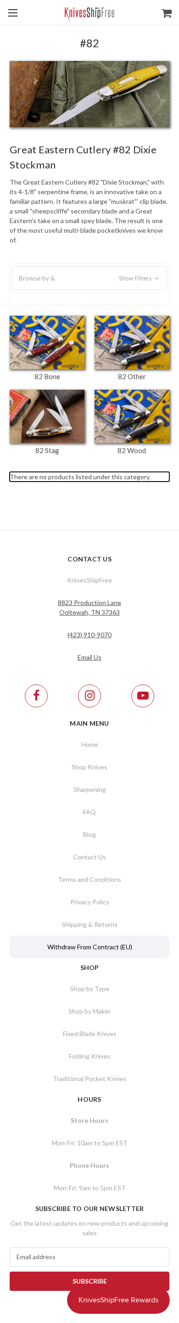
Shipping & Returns (89, 924)
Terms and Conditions (89, 879)
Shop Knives (89, 767)
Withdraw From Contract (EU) (89, 947)
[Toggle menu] (12, 12)
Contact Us (89, 857)
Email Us (89, 657)
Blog (89, 834)
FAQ (89, 812)
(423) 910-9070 (89, 635)
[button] (89, 278)
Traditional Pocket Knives (90, 1078)
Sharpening (89, 789)
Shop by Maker (89, 1011)
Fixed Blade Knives (90, 1033)
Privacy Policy (89, 902)
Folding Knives (90, 1056)
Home (89, 744)
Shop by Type (89, 988)
